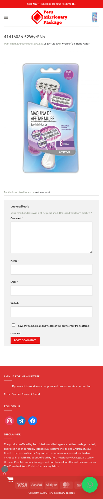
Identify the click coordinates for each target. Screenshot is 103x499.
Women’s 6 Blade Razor (76, 43)
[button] (6, 17)
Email (14, 281)
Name (15, 260)
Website (15, 303)
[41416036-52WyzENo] (51, 117)
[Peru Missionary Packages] (49, 17)
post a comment (42, 192)
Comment (17, 218)
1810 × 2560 (51, 43)
